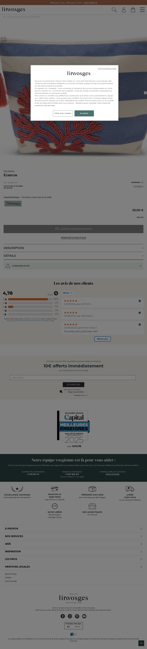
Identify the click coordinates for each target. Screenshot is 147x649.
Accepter (84, 113)
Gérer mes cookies (62, 113)
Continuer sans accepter (107, 69)
